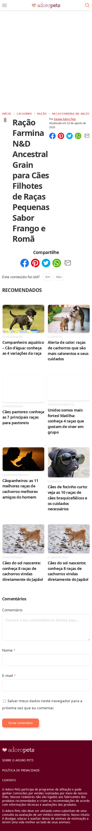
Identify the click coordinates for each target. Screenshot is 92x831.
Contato (9, 780)
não (59, 277)
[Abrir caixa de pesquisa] (87, 5)
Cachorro (24, 114)
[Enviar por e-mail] (86, 136)
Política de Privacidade (21, 770)
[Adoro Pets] (46, 5)
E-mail (9, 675)
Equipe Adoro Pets (65, 119)
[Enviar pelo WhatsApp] (78, 136)
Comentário (12, 609)
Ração (42, 114)
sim (47, 277)
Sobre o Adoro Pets (17, 760)
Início (6, 114)
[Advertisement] (46, 61)
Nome (8, 650)
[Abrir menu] (4, 5)
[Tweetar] (69, 136)
